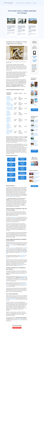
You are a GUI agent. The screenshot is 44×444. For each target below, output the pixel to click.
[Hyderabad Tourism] (8, 3)
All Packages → (34, 151)
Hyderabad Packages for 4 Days (11, 174)
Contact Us (19, 319)
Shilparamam (21, 278)
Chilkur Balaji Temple (23, 255)
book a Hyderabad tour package (11, 196)
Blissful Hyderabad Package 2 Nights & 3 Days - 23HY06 (9, 108)
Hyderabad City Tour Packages (22, 173)
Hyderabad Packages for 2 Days (11, 164)
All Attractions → (34, 110)
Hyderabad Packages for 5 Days (11, 179)
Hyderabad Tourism (13, 217)
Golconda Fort (12, 247)
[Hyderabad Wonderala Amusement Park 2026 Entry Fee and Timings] (34, 163)
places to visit (10, 244)
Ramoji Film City (20, 265)
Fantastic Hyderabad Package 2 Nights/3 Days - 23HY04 (9, 126)
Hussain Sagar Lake (23, 276)
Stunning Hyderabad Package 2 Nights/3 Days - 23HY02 (9, 113)
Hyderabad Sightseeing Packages (22, 177)
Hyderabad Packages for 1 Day (11, 159)
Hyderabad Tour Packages (22, 159)
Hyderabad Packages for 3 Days (11, 169)
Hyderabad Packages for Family (22, 168)
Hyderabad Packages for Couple (22, 163)
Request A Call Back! (16, 327)
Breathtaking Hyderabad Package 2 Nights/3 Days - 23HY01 (9, 120)
